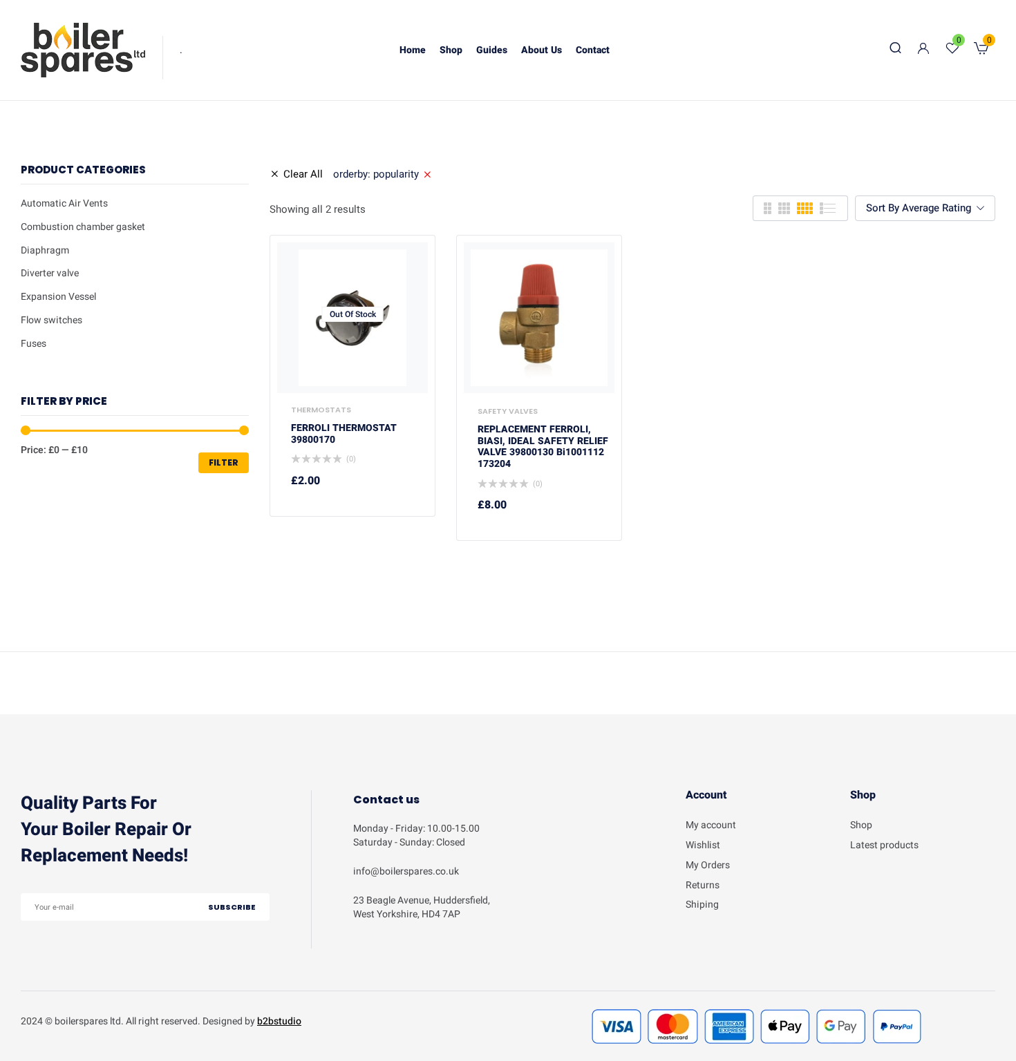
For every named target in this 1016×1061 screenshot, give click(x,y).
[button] (981, 50)
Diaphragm (45, 250)
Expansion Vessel (58, 296)
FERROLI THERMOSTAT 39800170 (344, 434)
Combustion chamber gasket (83, 227)
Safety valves (508, 411)
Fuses (33, 343)
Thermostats (321, 409)
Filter (223, 462)
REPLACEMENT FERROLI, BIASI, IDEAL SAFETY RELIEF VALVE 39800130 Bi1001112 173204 (543, 447)
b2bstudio (279, 1021)
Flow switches (51, 320)
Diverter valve (50, 273)
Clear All (303, 174)
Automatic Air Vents (64, 203)
